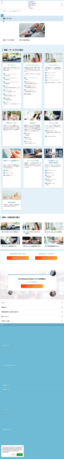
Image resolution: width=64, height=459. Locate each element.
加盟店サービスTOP (7, 11)
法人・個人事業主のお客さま (9, 365)
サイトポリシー (6, 409)
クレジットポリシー (7, 449)
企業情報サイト (6, 385)
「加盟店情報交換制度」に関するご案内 (11, 452)
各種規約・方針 (6, 389)
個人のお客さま (6, 345)
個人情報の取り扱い (7, 429)
